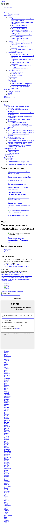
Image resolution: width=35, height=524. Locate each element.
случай (10, 93)
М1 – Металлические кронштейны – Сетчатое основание (22, 19)
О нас (6, 12)
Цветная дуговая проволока (20, 69)
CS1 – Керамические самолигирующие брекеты (19, 37)
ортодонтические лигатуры (9, 279)
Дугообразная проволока (15, 52)
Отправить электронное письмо (10, 295)
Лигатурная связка (17, 72)
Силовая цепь (15, 73)
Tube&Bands (11, 41)
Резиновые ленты (16, 75)
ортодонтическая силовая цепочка (18, 277)
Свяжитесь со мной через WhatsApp (12, 291)
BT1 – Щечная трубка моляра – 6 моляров (21, 130)
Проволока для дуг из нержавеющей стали (21, 140)
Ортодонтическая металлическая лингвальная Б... (19, 205)
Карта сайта (11, 272)
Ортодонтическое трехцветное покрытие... (17, 193)
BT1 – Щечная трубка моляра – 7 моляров (21, 132)
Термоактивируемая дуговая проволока (20, 143)
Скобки (10, 17)
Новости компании (14, 91)
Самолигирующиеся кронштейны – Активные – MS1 (18, 240)
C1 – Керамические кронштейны (21, 35)
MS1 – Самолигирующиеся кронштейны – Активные (19, 26)
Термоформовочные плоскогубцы (21, 83)
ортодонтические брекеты (16, 274)
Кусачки (14, 81)
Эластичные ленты (14, 70)
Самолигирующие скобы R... (19, 177)
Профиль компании (14, 14)
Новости (7, 89)
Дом (5, 11)
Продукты (7, 15)
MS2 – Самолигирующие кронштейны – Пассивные (19, 29)
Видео (6, 96)
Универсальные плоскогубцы (20, 85)
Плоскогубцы (12, 80)
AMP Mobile (20, 272)
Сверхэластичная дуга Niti (19, 54)
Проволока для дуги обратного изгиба (19, 145)
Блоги (10, 94)
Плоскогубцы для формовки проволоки (20, 164)
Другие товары (12, 77)
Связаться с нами (9, 98)
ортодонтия (4, 274)
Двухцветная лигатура (17, 184)
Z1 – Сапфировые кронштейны (21, 40)
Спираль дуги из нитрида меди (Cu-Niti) (20, 142)
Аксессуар (14, 78)
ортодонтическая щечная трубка (10, 276)
